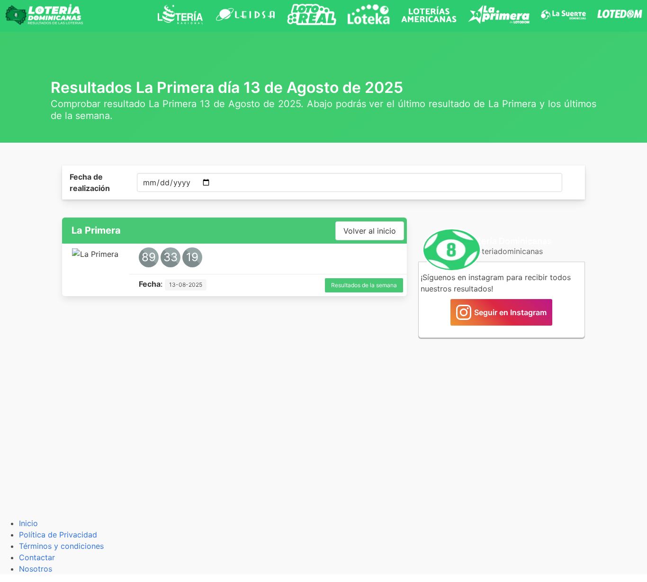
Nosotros (35, 568)
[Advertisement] (501, 416)
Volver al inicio (369, 231)
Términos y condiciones (61, 546)
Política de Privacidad (58, 534)
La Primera (96, 230)
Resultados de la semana (364, 285)
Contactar (37, 557)
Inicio (28, 523)
